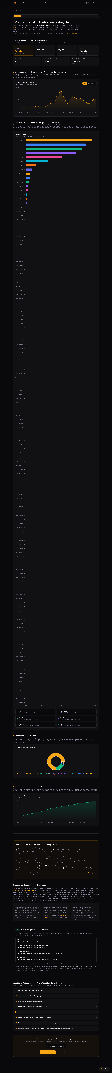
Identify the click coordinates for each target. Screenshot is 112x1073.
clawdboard (16, 11)
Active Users (91, 83)
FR (88, 3)
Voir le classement (47, 1052)
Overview (17, 16)
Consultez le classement (50, 873)
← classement (95, 3)
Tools (23, 16)
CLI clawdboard (29, 890)
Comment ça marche (65, 1052)
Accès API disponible (72, 33)
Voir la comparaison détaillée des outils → (26, 780)
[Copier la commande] (64, 1046)
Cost (84, 83)
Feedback (105, 1069)
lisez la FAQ (88, 873)
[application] (56, 100)
